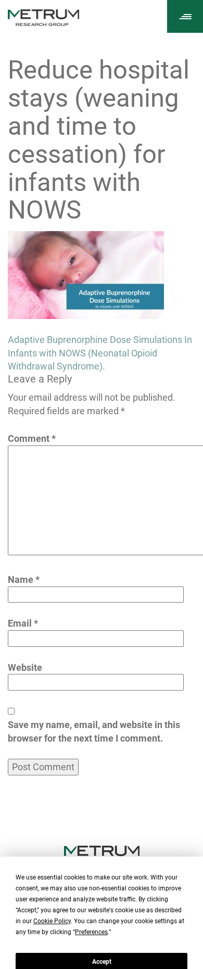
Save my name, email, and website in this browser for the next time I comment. (94, 731)
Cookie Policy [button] (52, 921)
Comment (32, 438)
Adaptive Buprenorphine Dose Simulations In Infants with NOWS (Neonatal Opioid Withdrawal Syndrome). (100, 353)
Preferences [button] (91, 932)
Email (23, 623)
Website (25, 667)
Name (24, 579)
